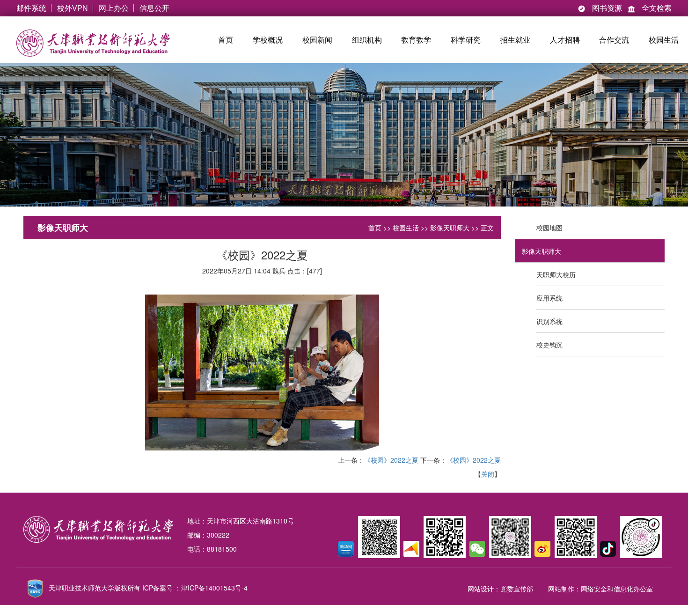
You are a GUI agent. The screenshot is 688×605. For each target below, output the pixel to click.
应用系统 (549, 297)
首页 (225, 40)
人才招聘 (565, 40)
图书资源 (600, 8)
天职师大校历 (556, 274)
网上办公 (114, 8)
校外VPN (72, 8)
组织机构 (367, 40)
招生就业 (515, 40)
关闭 (487, 474)
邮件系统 (31, 8)
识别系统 (549, 321)
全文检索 (650, 8)
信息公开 (154, 8)
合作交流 (614, 40)
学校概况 (268, 40)
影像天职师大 (449, 227)
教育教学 (416, 40)
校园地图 (549, 227)
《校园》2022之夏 (391, 460)
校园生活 (664, 40)
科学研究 (466, 40)
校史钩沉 (549, 344)
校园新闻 (317, 40)
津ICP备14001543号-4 (214, 587)
